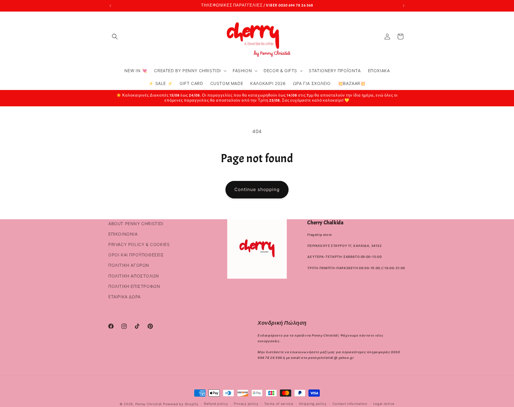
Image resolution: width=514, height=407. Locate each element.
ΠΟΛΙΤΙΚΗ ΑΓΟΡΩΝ (128, 265)
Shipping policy (313, 404)
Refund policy (216, 404)
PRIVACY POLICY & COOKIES (139, 244)
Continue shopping (257, 189)
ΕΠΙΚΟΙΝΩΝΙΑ (123, 233)
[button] (114, 36)
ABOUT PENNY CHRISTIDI (136, 223)
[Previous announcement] (110, 5)
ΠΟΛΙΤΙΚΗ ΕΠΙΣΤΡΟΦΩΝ (134, 286)
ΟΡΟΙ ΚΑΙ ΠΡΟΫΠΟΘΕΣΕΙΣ (136, 254)
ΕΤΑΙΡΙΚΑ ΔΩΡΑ (124, 296)
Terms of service (278, 404)
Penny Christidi (148, 404)
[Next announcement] (403, 5)
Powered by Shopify (180, 404)
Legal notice (383, 404)
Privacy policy (246, 404)
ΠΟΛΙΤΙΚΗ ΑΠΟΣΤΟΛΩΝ (133, 275)
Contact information (350, 404)
